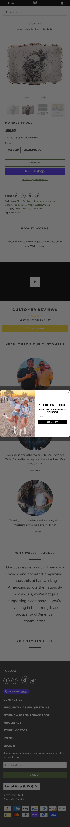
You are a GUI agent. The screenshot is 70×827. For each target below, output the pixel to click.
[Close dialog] (68, 392)
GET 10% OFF (52, 422)
